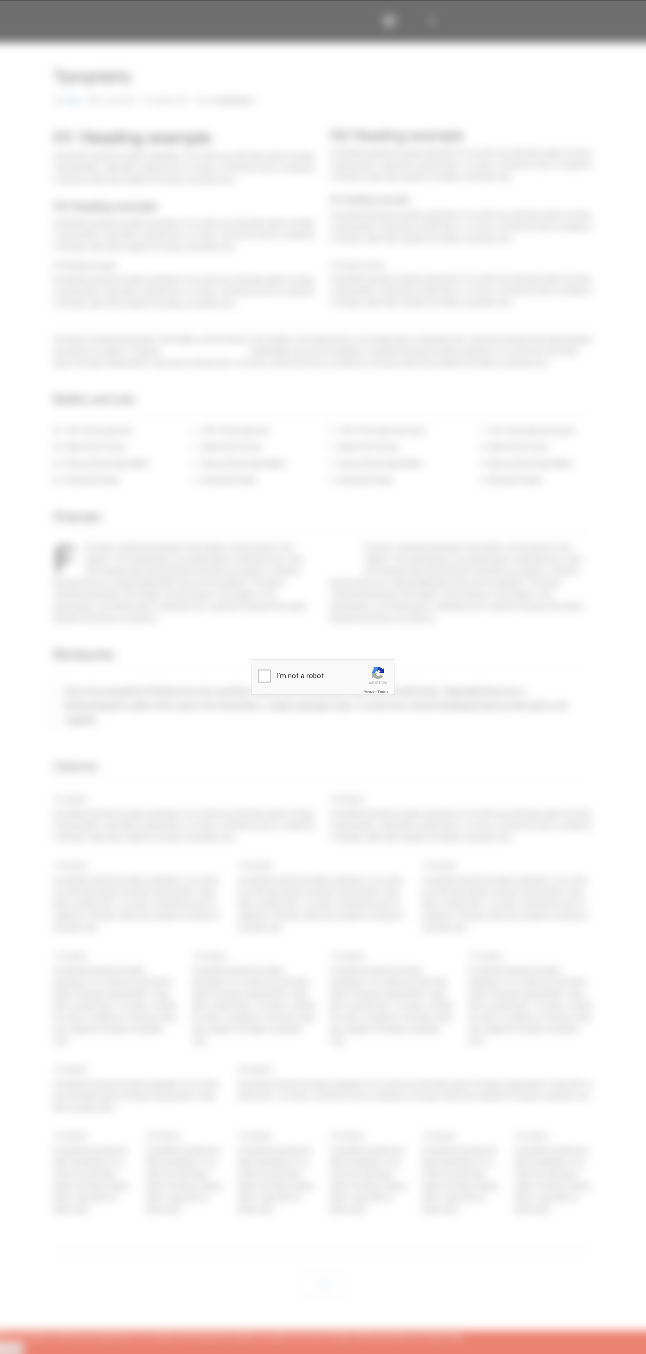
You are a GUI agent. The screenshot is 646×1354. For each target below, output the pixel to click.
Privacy (369, 692)
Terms (383, 692)
